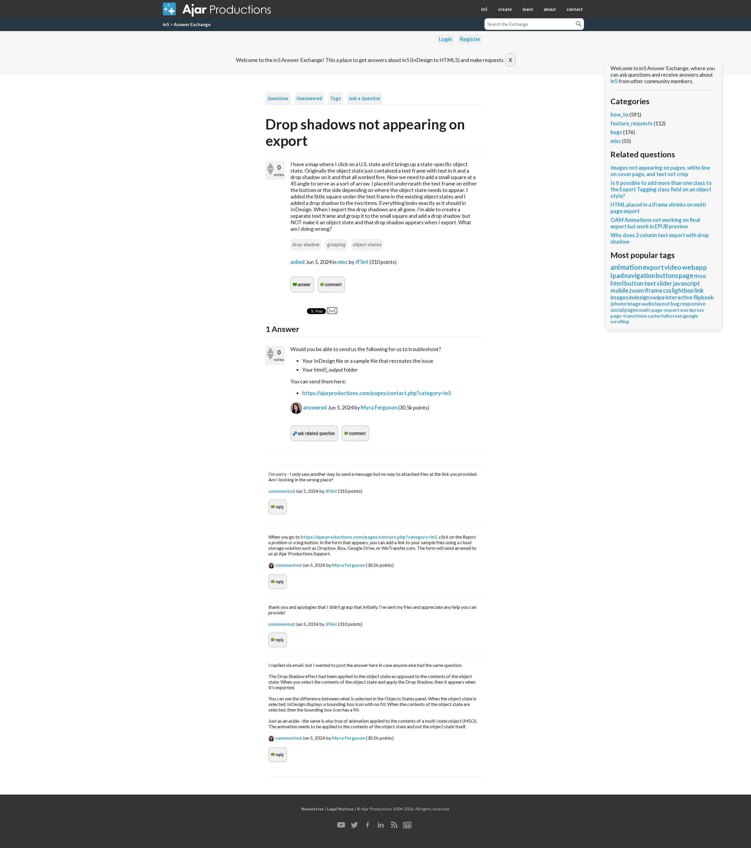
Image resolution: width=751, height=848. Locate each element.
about (550, 9)
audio (648, 304)
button (634, 283)
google (690, 315)
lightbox (683, 290)
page (686, 275)
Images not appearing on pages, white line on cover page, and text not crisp (660, 170)
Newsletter (312, 808)
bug (675, 304)
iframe (653, 290)
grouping (336, 244)
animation (626, 267)
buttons (667, 275)
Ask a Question (364, 98)
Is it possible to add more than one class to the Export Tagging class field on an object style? (661, 189)
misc (342, 262)
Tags (335, 98)
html (617, 283)
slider (664, 283)
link (699, 290)
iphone (618, 304)
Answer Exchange (192, 24)
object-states (367, 244)
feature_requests (631, 123)
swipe (657, 297)
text (650, 283)
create (505, 9)
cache (654, 315)
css (667, 290)
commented (281, 491)
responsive (693, 304)
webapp (694, 267)
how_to (619, 114)
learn (527, 9)
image (634, 304)
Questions (278, 98)
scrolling (619, 321)
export (653, 267)
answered (315, 407)
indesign (639, 297)
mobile (619, 290)
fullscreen (672, 315)
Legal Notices (340, 808)
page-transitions (628, 315)
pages (631, 310)
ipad (617, 275)
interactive (679, 297)
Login (445, 39)
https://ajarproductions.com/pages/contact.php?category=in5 (376, 393)
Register (470, 39)
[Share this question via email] (332, 312)
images (619, 297)
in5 (484, 9)
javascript (686, 283)
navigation (639, 275)
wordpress (692, 310)
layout (662, 304)
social (617, 310)
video (672, 267)
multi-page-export (659, 310)
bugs (616, 132)
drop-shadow (305, 244)
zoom (636, 290)
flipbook (703, 297)
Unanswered (309, 98)
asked (297, 262)
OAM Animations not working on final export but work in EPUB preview (655, 223)
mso (700, 275)
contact (574, 9)
